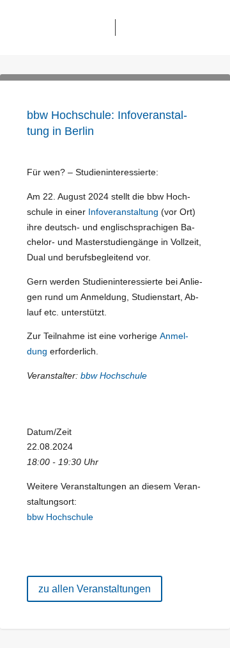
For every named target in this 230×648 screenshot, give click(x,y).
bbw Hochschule (113, 375)
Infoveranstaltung (123, 212)
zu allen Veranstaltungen (94, 588)
